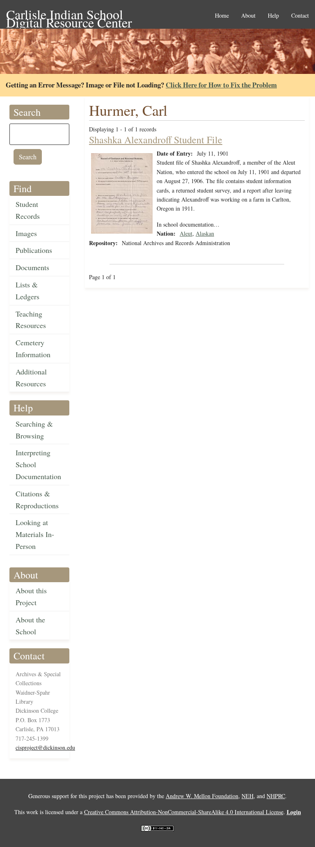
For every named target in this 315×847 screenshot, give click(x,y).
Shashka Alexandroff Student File (155, 139)
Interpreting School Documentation (38, 464)
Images (26, 233)
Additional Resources (31, 377)
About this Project (31, 596)
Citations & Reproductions (37, 499)
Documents (32, 267)
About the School (30, 625)
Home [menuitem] (222, 15)
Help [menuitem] (273, 15)
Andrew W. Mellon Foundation (202, 796)
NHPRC (276, 796)
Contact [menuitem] (300, 15)
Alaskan (205, 233)
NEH (247, 796)
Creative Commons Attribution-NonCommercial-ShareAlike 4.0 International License (183, 812)
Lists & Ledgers (27, 290)
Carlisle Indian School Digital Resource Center (69, 15)
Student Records (28, 210)
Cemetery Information (33, 348)
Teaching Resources (31, 320)
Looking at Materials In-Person (35, 534)
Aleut (186, 233)
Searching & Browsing (34, 430)
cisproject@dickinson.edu (45, 747)
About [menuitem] (248, 15)
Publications (34, 250)
